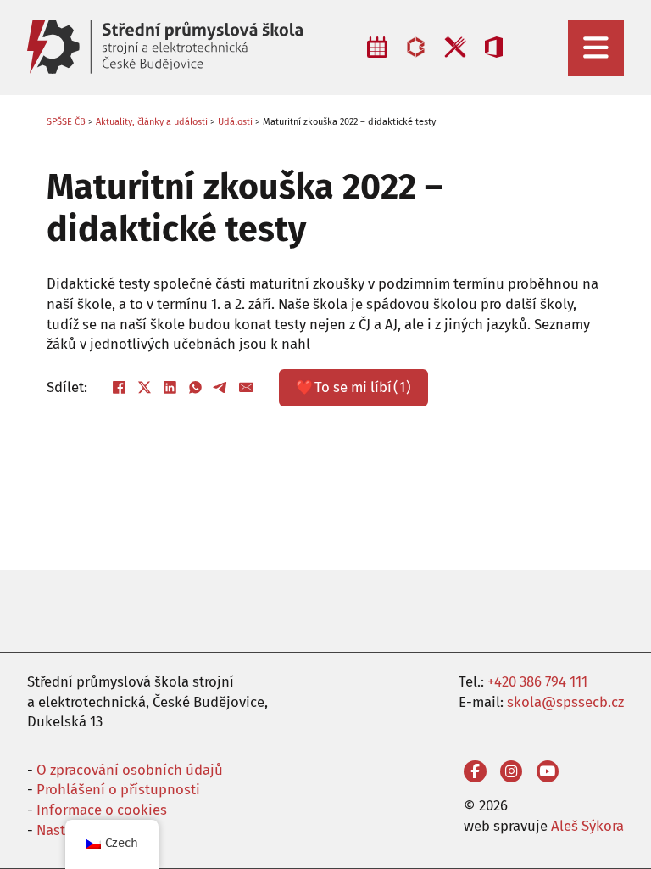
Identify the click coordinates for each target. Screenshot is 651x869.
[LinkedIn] (170, 388)
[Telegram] (221, 388)
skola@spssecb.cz (565, 701)
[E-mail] (246, 388)
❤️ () (353, 386)
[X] (145, 388)
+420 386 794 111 (537, 681)
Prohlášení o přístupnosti (118, 789)
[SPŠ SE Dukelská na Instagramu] (511, 771)
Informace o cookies (101, 809)
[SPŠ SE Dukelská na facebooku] (475, 771)
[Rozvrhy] (377, 47)
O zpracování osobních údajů (129, 769)
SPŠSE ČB (66, 121)
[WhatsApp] (196, 388)
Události (235, 121)
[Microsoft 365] (494, 47)
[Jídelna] (454, 47)
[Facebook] (119, 388)
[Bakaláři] (416, 47)
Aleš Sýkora (587, 825)
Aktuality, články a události (152, 121)
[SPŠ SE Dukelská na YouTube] (548, 771)
